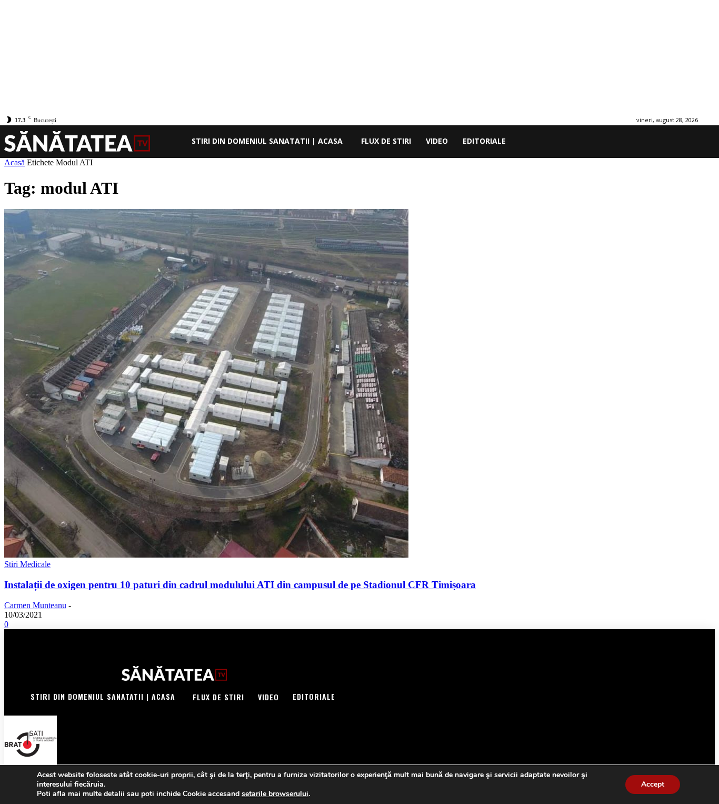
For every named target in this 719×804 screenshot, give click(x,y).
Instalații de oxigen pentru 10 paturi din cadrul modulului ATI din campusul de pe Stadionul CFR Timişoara (240, 584)
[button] (699, 141)
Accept (652, 784)
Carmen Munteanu (35, 605)
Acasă (14, 162)
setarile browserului (275, 794)
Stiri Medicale (27, 564)
